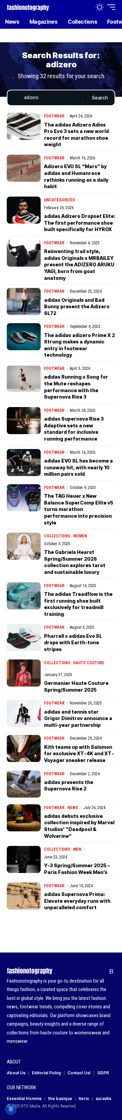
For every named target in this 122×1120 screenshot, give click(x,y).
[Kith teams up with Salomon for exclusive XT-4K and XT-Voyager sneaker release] (24, 748)
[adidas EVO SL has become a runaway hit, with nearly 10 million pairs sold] (24, 462)
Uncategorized (59, 200)
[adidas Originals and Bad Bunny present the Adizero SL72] (24, 301)
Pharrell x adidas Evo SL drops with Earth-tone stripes (73, 642)
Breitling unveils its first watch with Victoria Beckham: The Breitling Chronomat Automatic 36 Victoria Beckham (75, 942)
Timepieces (55, 921)
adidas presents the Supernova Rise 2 (68, 785)
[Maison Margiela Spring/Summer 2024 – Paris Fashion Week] (24, 1106)
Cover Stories (59, 969)
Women (80, 536)
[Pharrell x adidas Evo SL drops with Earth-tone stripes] (24, 637)
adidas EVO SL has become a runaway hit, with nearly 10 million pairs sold (78, 467)
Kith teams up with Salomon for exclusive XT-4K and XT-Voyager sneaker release (79, 753)
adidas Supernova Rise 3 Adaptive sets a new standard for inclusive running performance (74, 429)
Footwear (54, 116)
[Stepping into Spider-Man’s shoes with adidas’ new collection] (24, 1070)
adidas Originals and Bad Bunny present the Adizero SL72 (76, 306)
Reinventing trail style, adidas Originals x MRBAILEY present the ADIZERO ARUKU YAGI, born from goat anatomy (79, 264)
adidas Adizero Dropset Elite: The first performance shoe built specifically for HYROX (79, 222)
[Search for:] (52, 97)
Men (77, 849)
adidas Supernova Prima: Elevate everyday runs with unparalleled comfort (77, 900)
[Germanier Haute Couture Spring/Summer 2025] (24, 673)
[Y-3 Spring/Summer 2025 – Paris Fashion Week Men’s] (24, 859)
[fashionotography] (28, 7)
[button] (85, 7)
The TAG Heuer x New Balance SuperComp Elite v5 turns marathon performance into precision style (78, 509)
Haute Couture (88, 662)
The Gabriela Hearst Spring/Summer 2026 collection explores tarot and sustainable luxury (74, 562)
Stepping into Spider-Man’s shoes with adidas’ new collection (78, 1076)
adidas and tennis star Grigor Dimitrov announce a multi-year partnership (78, 718)
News (72, 807)
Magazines (87, 969)
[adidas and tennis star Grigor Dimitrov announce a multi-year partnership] (24, 713)
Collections (57, 536)
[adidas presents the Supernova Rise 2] (24, 784)
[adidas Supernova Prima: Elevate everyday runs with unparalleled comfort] (24, 896)
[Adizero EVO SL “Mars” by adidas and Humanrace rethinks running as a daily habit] (24, 168)
